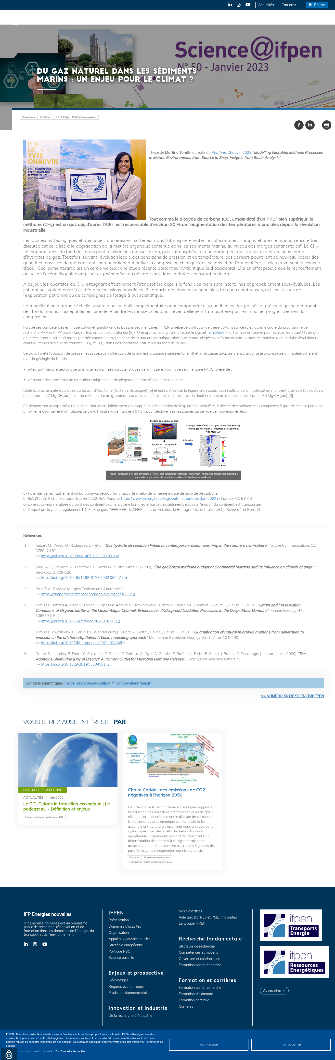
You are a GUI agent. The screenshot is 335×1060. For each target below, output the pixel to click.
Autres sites (272, 990)
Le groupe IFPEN (192, 923)
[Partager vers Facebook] (299, 125)
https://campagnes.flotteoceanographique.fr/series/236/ (86, 594)
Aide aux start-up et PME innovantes (208, 917)
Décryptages (119, 980)
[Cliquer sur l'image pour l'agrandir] (173, 444)
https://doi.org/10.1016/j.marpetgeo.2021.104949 (81, 642)
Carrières (289, 5)
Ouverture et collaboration (199, 959)
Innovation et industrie (123, 18)
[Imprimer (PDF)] (326, 125)
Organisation (119, 932)
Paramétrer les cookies (73, 1051)
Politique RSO (119, 951)
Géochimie (45, 117)
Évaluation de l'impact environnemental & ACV (150, 862)
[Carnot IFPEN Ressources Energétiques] (295, 962)
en (315, 18)
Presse (319, 5)
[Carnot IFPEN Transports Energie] (295, 925)
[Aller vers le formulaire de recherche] (325, 18)
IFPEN (51, 18)
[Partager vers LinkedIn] (310, 125)
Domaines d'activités (125, 926)
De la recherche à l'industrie (130, 1016)
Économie (134, 857)
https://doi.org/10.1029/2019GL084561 (73, 664)
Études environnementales (129, 993)
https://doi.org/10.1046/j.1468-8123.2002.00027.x (82, 577)
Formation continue (194, 1000)
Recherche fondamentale (168, 18)
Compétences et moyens (198, 952)
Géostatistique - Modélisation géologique (76, 117)
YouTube (247, 5)
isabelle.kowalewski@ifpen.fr (90, 683)
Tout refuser (209, 1044)
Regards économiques (126, 987)
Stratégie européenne (126, 945)
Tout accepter (291, 1044)
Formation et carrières (212, 18)
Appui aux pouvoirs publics (129, 939)
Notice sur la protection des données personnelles (30, 1051)
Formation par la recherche (200, 965)
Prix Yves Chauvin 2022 (231, 152)
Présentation (119, 920)
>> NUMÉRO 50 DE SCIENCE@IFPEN (292, 696)
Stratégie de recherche (197, 946)
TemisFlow (215, 332)
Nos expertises (190, 911)
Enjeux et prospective (81, 18)
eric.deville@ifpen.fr (133, 683)
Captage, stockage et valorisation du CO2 (44, 817)
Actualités (266, 5)
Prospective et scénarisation (157, 857)
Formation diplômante (196, 994)
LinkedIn (228, 5)
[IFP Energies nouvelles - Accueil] (23, 18)
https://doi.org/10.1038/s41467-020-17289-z (78, 556)
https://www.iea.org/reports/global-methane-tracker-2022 (168, 498)
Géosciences (28, 117)
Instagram (238, 5)
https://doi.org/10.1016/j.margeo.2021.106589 (79, 621)
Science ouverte (121, 958)
